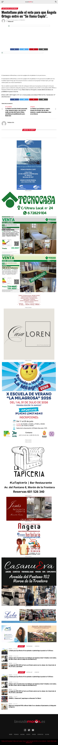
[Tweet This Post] (24, 49)
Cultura (47, 734)
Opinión (34, 734)
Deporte (28, 734)
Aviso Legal (26, 741)
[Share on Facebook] (14, 49)
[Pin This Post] (33, 49)
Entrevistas (40, 734)
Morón (10, 734)
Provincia (16, 734)
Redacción (10, 21)
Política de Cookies (17, 741)
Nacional (22, 734)
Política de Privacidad (7, 741)
